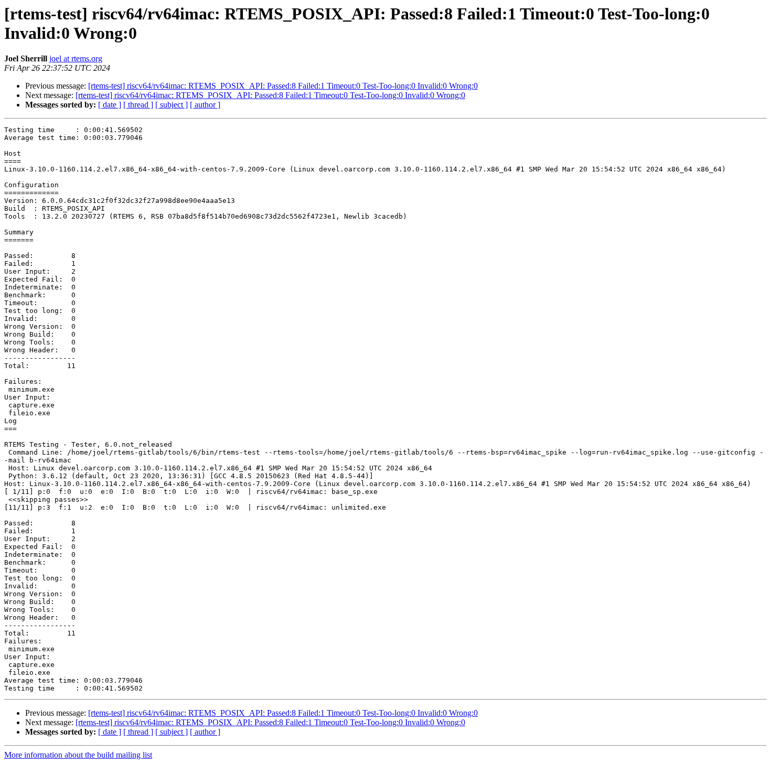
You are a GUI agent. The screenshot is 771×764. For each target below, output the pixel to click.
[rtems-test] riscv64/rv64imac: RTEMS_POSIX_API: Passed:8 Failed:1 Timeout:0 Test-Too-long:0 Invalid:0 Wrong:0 (283, 85)
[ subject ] (171, 104)
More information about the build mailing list (78, 754)
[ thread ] (138, 104)
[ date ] (109, 104)
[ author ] (205, 104)
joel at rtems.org (75, 58)
